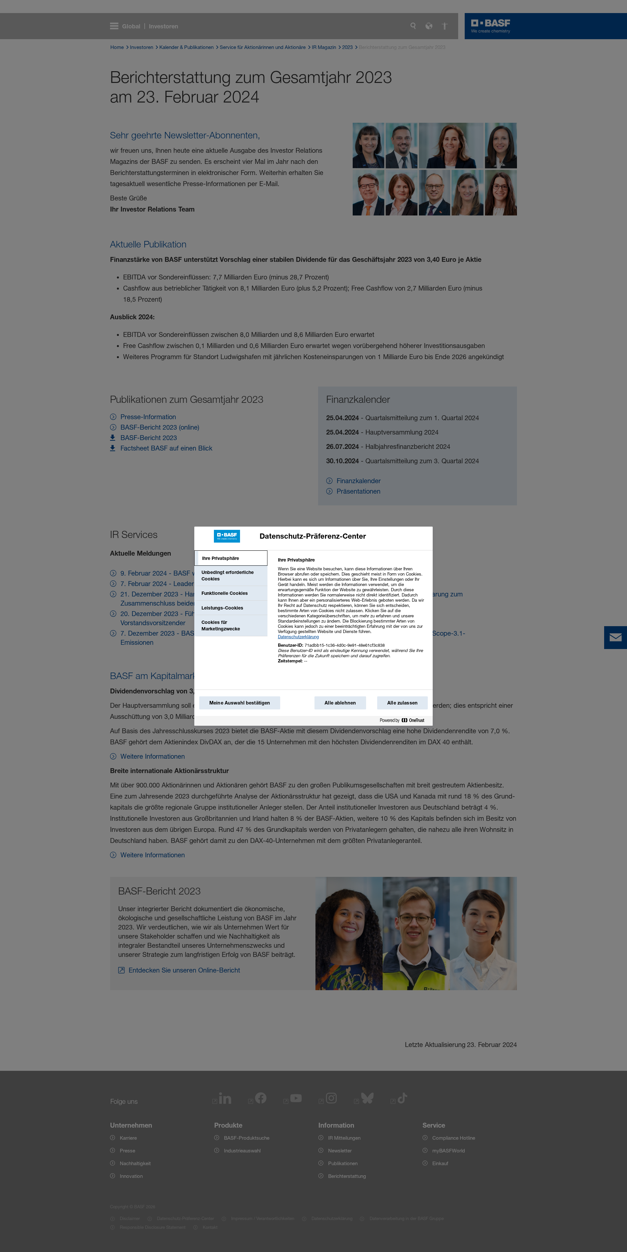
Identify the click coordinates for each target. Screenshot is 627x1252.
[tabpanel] (352, 614)
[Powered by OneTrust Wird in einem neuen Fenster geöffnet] (404, 721)
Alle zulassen (402, 702)
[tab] (231, 558)
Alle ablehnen (340, 702)
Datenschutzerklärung (298, 636)
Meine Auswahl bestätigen (239, 702)
